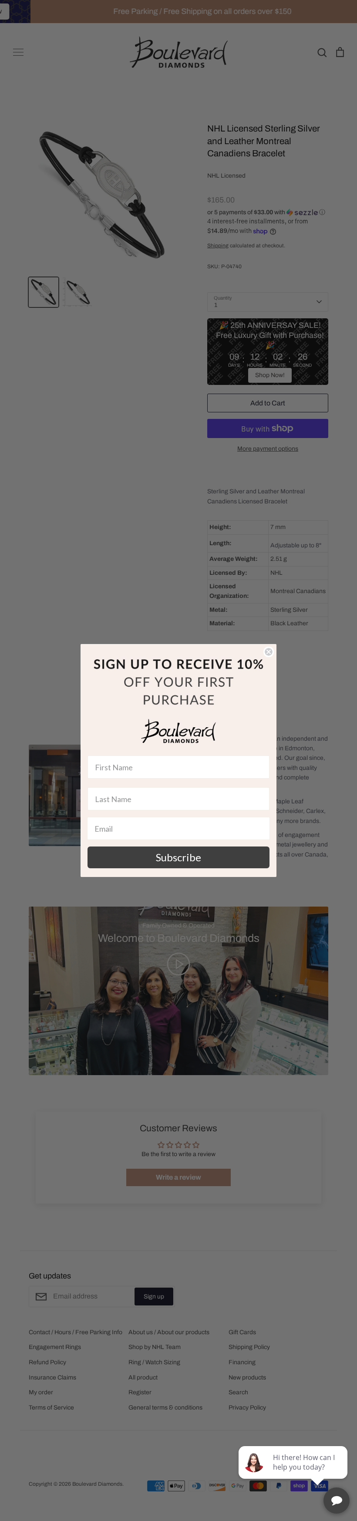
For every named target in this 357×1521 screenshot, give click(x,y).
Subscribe (178, 857)
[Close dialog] (268, 652)
